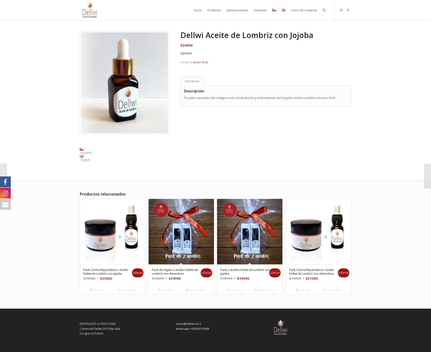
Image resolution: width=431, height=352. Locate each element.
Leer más (98, 290)
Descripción (192, 81)
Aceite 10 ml (200, 62)
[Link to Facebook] (348, 10)
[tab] (192, 81)
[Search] (324, 10)
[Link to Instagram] (341, 10)
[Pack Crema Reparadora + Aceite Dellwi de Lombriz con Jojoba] (427, 176)
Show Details (128, 290)
